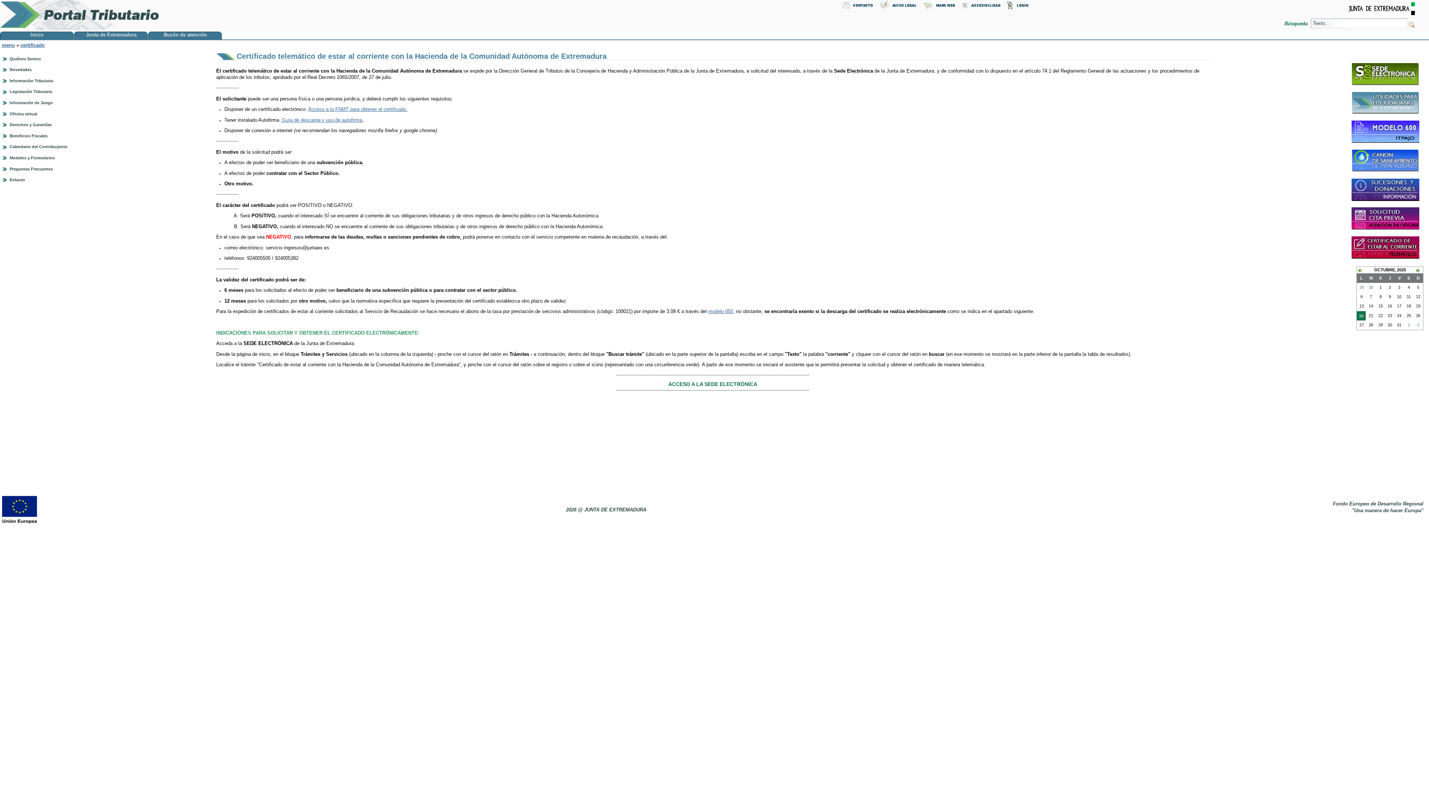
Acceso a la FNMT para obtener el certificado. (357, 109)
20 (1360, 317)
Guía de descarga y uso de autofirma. (322, 120)
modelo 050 (720, 311)
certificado (32, 45)
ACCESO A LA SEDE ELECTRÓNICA (712, 384)
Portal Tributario (79, 15)
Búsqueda (1297, 23)
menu (8, 45)
